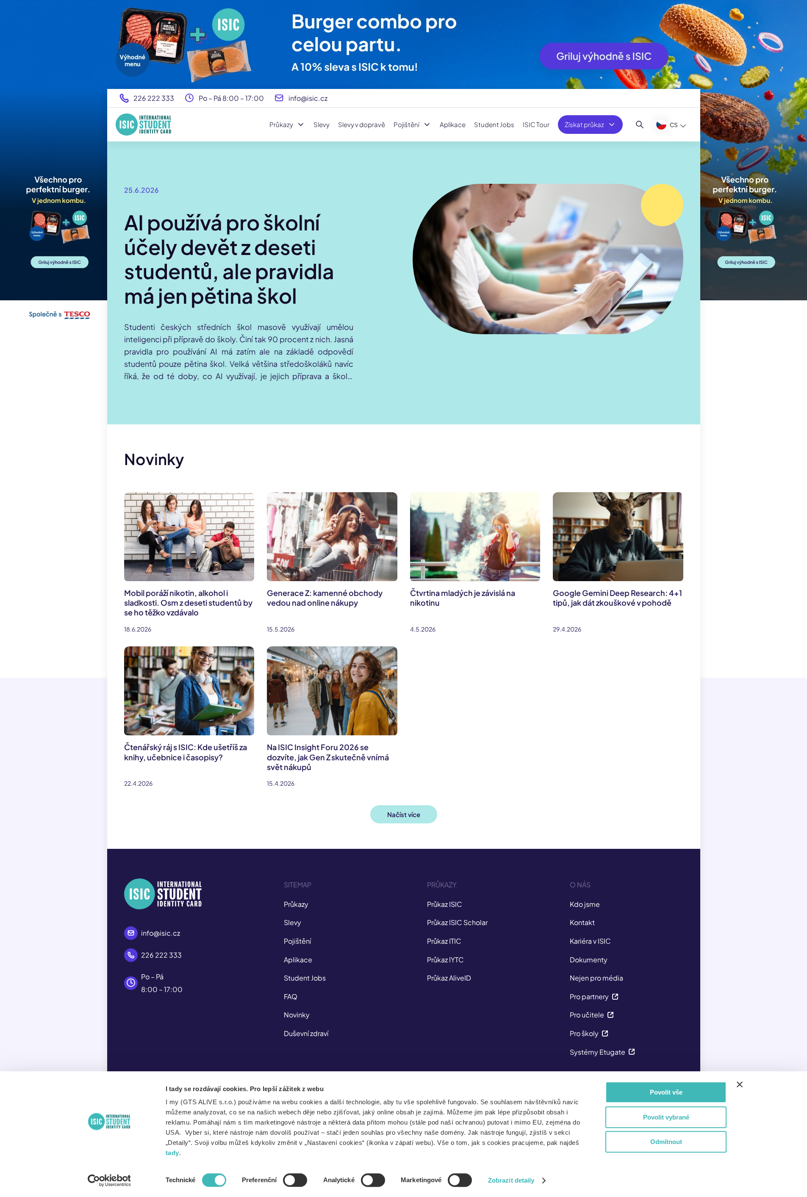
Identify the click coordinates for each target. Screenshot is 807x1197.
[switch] (295, 1180)
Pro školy (584, 1033)
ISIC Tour (536, 124)
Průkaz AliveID (449, 977)
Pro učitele (587, 1014)
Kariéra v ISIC (590, 941)
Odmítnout (666, 1141)
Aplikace (453, 124)
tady (172, 1152)
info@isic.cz (307, 98)
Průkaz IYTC (445, 959)
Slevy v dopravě (361, 124)
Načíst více (403, 814)
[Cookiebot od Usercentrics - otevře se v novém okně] (109, 1180)
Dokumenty (588, 959)
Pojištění (406, 124)
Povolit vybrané (666, 1117)
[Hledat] (640, 124)
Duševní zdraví (306, 1033)
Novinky (297, 1014)
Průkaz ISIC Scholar (457, 922)
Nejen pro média (596, 977)
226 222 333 (153, 98)
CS (674, 124)
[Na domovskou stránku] (143, 124)
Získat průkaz (584, 124)
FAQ (290, 996)
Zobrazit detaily (511, 1180)
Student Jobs (494, 124)
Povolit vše (666, 1092)
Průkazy (281, 124)
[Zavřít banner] (740, 1084)
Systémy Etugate (597, 1051)
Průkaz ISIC (444, 904)
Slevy (321, 124)
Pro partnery (589, 996)
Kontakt (582, 922)
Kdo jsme (585, 904)
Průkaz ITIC (444, 941)
